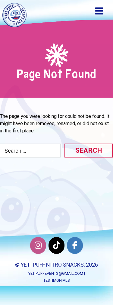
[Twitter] (56, 245)
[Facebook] (75, 245)
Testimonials (56, 280)
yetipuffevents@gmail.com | (56, 273)
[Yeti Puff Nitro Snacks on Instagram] (38, 245)
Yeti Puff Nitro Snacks (52, 264)
